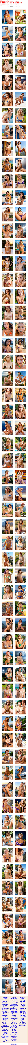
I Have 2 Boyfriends (22, 1023)
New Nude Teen (5, 998)
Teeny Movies (23, 1003)
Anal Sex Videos (14, 1037)
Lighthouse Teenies (5, 1013)
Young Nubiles (22, 1006)
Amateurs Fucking (23, 1010)
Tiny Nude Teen (23, 1017)
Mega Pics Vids (5, 1038)
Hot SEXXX (22, 1025)
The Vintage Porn (14, 1019)
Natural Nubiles (14, 1021)
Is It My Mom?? (14, 1008)
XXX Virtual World (5, 1041)
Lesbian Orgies (14, 1016)
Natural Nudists (14, 1030)
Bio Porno (23, 1008)
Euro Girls (5, 1004)
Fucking (5, 1032)
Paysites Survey (5, 1034)
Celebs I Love (5, 1036)
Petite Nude (14, 1026)
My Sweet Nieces (5, 1023)
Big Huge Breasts (22, 1000)
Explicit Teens (5, 1006)
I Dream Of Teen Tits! (5, 1002)
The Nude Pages (14, 1024)
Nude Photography (14, 998)
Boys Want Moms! (14, 1039)
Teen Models (5, 1000)
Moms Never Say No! (14, 1006)
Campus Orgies (22, 1020)
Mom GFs (5, 1028)
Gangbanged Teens (14, 1013)
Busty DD (14, 1011)
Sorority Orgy (22, 998)
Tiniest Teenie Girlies (5, 1025)
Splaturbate (14, 1004)
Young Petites (14, 1009)
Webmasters (14, 1044)
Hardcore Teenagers (5, 1010)
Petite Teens (22, 1012)
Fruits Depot (5, 1008)
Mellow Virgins (5, 1020)
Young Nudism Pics (14, 1000)
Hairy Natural (14, 1035)
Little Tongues (5, 1017)
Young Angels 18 (5, 1030)
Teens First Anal (14, 1032)
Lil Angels (5, 1015)
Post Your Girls (14, 1002)
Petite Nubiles (14, 1028)
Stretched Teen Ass (23, 1014)
